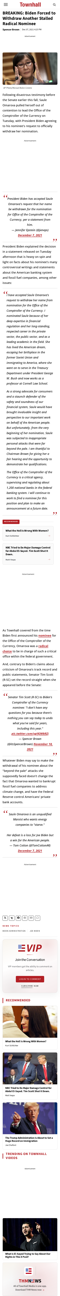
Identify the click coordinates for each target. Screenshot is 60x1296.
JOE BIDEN (35, 931)
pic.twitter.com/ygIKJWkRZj (30, 733)
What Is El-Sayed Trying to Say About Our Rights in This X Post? (27, 1255)
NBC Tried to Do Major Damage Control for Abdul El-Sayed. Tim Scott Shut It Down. (28, 1089)
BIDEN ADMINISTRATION (14, 931)
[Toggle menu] (6, 4)
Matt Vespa (10, 1095)
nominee (44, 635)
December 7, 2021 (30, 235)
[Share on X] (5, 918)
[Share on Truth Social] (12, 918)
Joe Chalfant (10, 1145)
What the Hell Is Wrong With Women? (25, 1041)
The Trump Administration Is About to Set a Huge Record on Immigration (29, 1139)
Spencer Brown (11, 29)
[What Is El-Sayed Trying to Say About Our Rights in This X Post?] (30, 1234)
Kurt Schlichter (11, 1045)
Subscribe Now (30, 985)
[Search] (54, 4)
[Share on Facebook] (18, 918)
